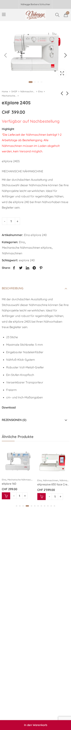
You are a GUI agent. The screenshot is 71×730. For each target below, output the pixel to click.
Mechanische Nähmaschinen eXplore (9, 95)
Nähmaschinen (27, 91)
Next (65, 55)
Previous (5, 55)
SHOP (14, 91)
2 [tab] (35, 82)
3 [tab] (38, 82)
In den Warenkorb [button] (4, 495)
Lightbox (62, 73)
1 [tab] (31, 82)
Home (5, 91)
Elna (40, 91)
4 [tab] (41, 82)
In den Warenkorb (35, 725)
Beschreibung (12, 288)
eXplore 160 (7, 483)
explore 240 (27, 260)
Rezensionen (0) (14, 420)
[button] (16, 506)
